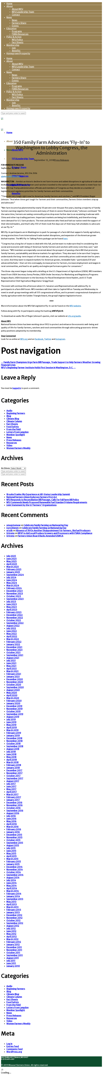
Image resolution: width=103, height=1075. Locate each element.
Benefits (16, 50)
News (9, 17)
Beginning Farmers (15, 413)
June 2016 (11, 818)
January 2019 (13, 735)
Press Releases (61, 160)
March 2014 (12, 891)
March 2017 (12, 794)
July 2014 (11, 880)
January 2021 (13, 676)
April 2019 (11, 727)
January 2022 (13, 644)
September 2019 (14, 714)
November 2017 (14, 773)
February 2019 (13, 732)
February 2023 (13, 612)
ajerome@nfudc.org (10, 176)
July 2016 (11, 816)
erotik (9, 530)
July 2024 (11, 577)
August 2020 (13, 690)
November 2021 (14, 649)
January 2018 (13, 767)
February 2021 (13, 673)
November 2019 (14, 708)
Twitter (47, 339)
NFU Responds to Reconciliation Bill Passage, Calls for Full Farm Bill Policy (42, 499)
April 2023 (11, 609)
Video (9, 445)
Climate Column (14, 421)
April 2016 (11, 824)
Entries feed (12, 1046)
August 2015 (12, 845)
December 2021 (14, 647)
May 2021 (11, 665)
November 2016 (14, 805)
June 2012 (11, 931)
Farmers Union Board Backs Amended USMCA (40, 535)
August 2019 (12, 716)
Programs (17, 31)
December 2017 (14, 770)
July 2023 (11, 601)
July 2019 (11, 719)
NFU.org (24, 339)
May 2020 (11, 692)
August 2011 (12, 958)
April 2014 (11, 888)
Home (9, 3)
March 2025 (12, 566)
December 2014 (14, 866)
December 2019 (14, 706)
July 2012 (11, 928)
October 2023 (13, 596)
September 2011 (14, 955)
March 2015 (12, 858)
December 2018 (14, 738)
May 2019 (11, 724)
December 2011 (14, 947)
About (9, 6)
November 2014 (14, 869)
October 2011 (13, 952)
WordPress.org (14, 1051)
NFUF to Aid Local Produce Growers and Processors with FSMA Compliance (55, 533)
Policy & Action (13, 37)
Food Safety (12, 426)
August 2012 (12, 925)
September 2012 (14, 923)
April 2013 (11, 904)
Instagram (60, 339)
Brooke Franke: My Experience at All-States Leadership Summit (38, 494)
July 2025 (11, 556)
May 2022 (11, 633)
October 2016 (13, 807)
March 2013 (12, 907)
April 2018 (11, 759)
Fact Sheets (17, 42)
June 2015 (11, 850)
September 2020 (15, 687)
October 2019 (13, 711)
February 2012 (13, 941)
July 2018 (11, 751)
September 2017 (14, 778)
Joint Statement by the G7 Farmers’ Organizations (31, 505)
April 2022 (11, 636)
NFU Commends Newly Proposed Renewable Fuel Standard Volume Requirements (46, 502)
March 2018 (12, 762)
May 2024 (11, 582)
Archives (5, 468)
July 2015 (11, 848)
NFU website (75, 306)
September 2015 (14, 842)
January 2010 (13, 966)
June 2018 (11, 754)
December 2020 (14, 679)
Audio (9, 410)
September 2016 (14, 810)
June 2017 (11, 786)
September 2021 (14, 655)
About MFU (17, 9)
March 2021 (12, 671)
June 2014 (11, 883)
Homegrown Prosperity (18, 53)
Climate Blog (12, 418)
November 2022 (14, 617)
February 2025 (13, 569)
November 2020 (14, 682)
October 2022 (13, 620)
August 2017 (12, 781)
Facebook (39, 339)
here (65, 238)
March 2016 (12, 826)
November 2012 (14, 917)
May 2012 (11, 933)
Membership (12, 45)
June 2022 (11, 631)
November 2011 (14, 950)
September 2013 (14, 899)
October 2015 (13, 840)
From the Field (13, 429)
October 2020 (13, 684)
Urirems (10, 533)
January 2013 (13, 912)
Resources (11, 442)
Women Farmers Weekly (18, 448)
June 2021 (11, 663)
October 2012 (13, 920)
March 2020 (12, 698)
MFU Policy (17, 39)
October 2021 (13, 652)
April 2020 (11, 695)
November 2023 (14, 593)
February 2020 (14, 700)
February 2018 (13, 765)
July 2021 (11, 660)
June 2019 (11, 722)
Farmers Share (19, 23)
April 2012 (11, 936)
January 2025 (13, 572)
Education (11, 28)
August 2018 (12, 749)
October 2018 (13, 743)
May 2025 (11, 561)
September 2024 (15, 574)
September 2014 (14, 874)
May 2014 (11, 885)
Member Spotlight (15, 434)
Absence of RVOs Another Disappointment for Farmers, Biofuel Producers (53, 530)
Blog (8, 416)
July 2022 (11, 628)
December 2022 (14, 615)
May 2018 (11, 757)
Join (14, 47)
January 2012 (13, 944)
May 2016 (11, 821)
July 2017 (11, 783)
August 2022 (13, 625)
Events (15, 25)
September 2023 (15, 598)
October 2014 (13, 872)
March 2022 (12, 639)
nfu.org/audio (74, 316)
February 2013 (13, 909)
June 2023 (11, 604)
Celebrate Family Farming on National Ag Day (46, 525)
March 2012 (12, 939)
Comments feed (14, 1049)
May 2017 (11, 789)
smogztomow (13, 525)
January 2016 (13, 832)
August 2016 (12, 813)
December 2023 (14, 590)
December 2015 (14, 834)
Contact (16, 14)
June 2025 (11, 558)
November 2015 (14, 837)
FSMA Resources (20, 34)
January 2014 (13, 896)
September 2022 (15, 623)
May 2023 (11, 606)
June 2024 (11, 580)
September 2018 (14, 746)
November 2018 (14, 740)
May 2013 (11, 901)
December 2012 (14, 915)
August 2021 (12, 657)
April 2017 (11, 791)
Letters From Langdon (17, 432)
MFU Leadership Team (23, 11)
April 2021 (11, 668)
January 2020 (13, 703)
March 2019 (12, 730)
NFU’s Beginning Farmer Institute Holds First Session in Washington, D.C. (38, 367)
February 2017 (13, 797)
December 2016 (14, 802)
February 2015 (13, 861)
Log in (9, 1043)
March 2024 (12, 585)
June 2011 (11, 963)
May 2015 (11, 853)
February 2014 (13, 893)
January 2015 (13, 864)
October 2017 (13, 775)
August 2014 (12, 877)
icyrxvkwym (12, 527)
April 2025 (11, 564)
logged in (16, 388)
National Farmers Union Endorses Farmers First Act (31, 497)
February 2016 (13, 829)
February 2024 (14, 588)
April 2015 (11, 856)
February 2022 (13, 641)
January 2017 (13, 799)
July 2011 (10, 960)
